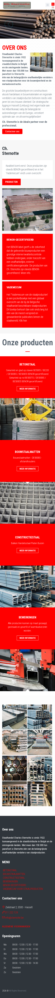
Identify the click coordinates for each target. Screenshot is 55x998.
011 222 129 (11, 912)
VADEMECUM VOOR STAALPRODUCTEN (23, 888)
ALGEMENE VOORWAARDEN (16, 926)
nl (53, 4)
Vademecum (14, 287)
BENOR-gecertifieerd (20, 239)
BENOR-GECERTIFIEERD (14, 885)
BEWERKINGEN (10, 881)
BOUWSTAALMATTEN (14, 874)
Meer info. (26, 272)
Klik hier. (23, 320)
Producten (11, 182)
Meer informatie (28, 389)
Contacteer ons (12, 131)
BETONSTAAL (10, 870)
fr (53, 7)
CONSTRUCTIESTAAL (14, 877)
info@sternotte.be (14, 917)
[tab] (27, 239)
